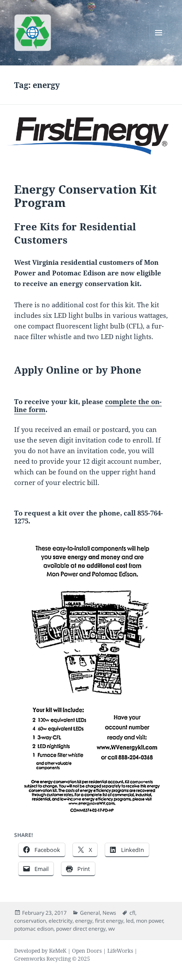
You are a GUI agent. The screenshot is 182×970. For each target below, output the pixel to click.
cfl (132, 913)
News (109, 913)
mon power (149, 920)
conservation (30, 920)
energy (83, 920)
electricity (60, 920)
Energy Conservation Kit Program (85, 195)
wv (111, 928)
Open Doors (87, 951)
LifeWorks (120, 951)
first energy (109, 920)
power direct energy (81, 928)
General (90, 913)
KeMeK (57, 951)
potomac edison (33, 928)
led (129, 920)
